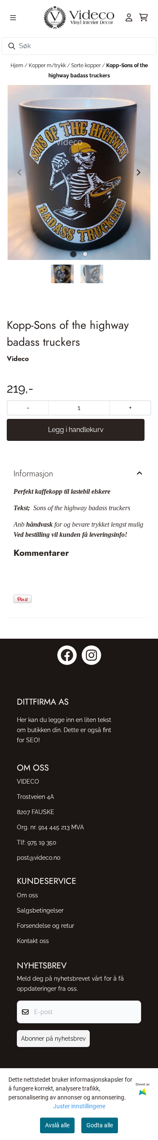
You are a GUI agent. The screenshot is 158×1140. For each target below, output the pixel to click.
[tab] (73, 254)
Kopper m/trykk (48, 65)
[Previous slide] (20, 172)
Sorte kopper (86, 65)
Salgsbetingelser (40, 910)
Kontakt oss (33, 940)
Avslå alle (57, 1125)
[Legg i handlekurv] (76, 430)
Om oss (27, 895)
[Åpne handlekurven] (143, 17)
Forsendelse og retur (45, 925)
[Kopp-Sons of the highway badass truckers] (79, 172)
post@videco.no (38, 857)
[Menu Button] (13, 18)
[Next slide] (138, 172)
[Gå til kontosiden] (129, 17)
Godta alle (99, 1125)
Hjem (17, 65)
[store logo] (79, 17)
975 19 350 (41, 842)
